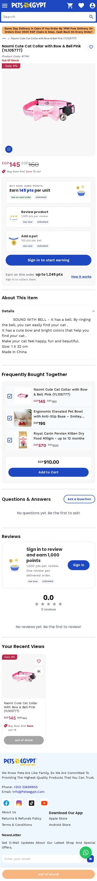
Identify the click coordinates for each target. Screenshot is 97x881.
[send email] (90, 859)
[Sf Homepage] (37, 5)
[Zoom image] (8, 149)
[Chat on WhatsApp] (86, 852)
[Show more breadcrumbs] (4, 38)
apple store (58, 818)
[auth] (92, 5)
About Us (9, 812)
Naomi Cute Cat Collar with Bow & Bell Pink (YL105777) (61, 392)
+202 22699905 (26, 787)
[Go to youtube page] (44, 803)
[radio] (37, 604)
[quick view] (38, 671)
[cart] (70, 5)
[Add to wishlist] (91, 47)
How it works (81, 276)
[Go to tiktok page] (31, 803)
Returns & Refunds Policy (21, 818)
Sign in (78, 565)
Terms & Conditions (17, 824)
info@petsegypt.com (28, 791)
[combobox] (48, 17)
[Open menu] (4, 5)
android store (60, 824)
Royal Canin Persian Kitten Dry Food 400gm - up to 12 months (59, 436)
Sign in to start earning (48, 260)
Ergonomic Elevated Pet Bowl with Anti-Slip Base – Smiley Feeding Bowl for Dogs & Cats (58, 414)
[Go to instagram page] (18, 803)
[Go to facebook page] (6, 803)
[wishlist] (81, 5)
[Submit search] (91, 17)
